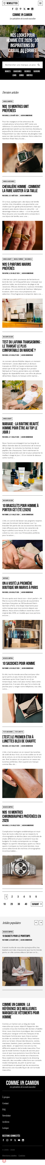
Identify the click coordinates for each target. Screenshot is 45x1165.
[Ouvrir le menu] (40, 3)
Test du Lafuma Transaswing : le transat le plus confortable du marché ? (21, 346)
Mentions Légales (9, 1155)
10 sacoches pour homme (18, 663)
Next (41, 922)
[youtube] (28, 9)
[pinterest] (21, 9)
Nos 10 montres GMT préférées (15, 108)
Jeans (14, 75)
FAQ (4, 1109)
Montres (30, 75)
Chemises (27, 71)
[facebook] (13, 9)
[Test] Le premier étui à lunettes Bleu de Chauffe (19, 739)
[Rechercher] (38, 64)
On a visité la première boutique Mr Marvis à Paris (20, 585)
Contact (5, 1103)
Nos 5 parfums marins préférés (16, 266)
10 (4, 904)
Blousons (37, 71)
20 (11, 904)
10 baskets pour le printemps (16, 936)
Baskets (8, 71)
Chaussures (17, 71)
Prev (36, 922)
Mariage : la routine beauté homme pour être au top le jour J (20, 428)
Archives (5, 1121)
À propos (6, 1097)
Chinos (21, 75)
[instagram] (17, 9)
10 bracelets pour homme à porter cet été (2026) (20, 507)
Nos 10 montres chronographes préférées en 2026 (21, 816)
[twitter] (24, 9)
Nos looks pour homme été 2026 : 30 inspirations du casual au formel (23, 43)
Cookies (21, 1155)
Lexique (5, 1128)
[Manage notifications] (4, 1161)
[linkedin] (32, 9)
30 (19, 904)
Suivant (35, 904)
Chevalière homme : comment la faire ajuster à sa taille (21, 188)
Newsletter (12, 3)
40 (26, 904)
